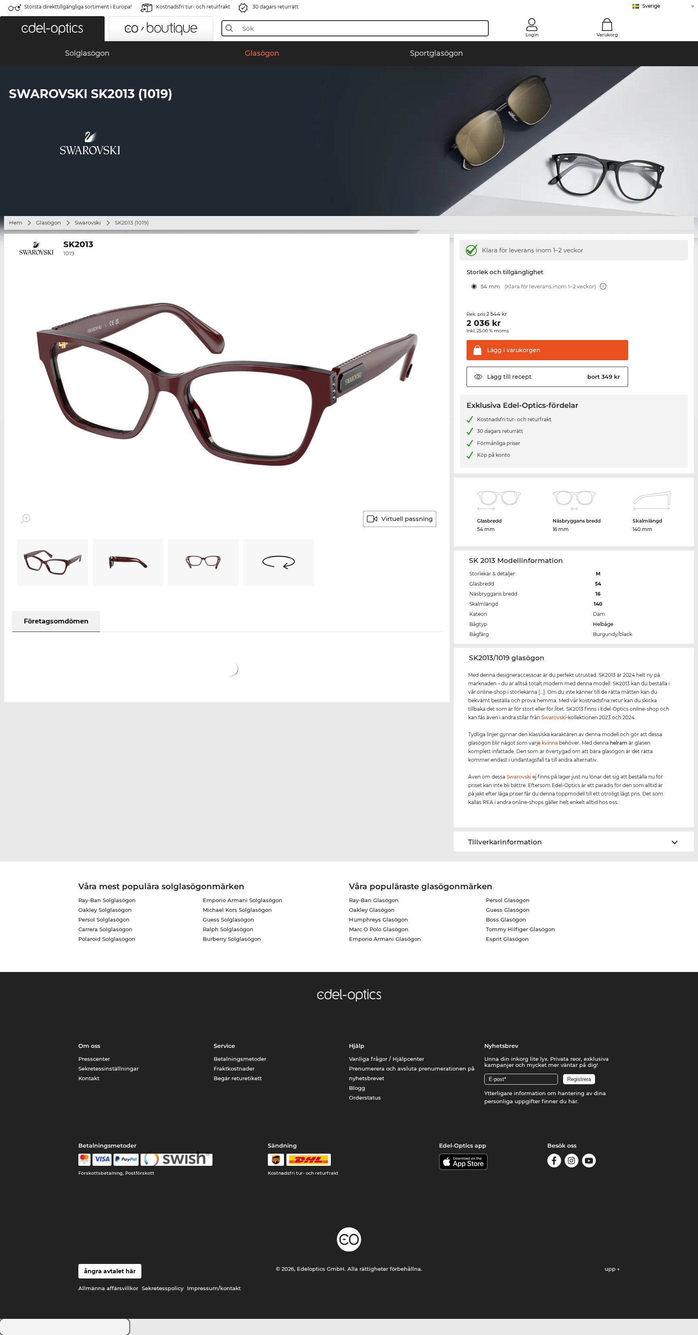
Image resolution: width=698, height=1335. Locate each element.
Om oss (89, 1046)
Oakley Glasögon (372, 910)
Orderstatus (365, 1097)
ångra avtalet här (110, 1271)
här (572, 1101)
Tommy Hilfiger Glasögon (520, 929)
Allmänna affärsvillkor (108, 1288)
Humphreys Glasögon (378, 919)
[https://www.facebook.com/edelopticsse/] (554, 1162)
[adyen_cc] (84, 1160)
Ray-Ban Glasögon (374, 900)
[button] (52, 28)
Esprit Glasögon (507, 939)
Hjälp (356, 1046)
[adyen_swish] (176, 1160)
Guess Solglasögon (228, 919)
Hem (15, 222)
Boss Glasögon (506, 919)
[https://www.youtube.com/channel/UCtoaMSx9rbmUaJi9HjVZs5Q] (589, 1162)
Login (532, 35)
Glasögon (48, 222)
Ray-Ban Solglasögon (107, 900)
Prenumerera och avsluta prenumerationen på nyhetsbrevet (412, 1073)
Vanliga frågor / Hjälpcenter (386, 1059)
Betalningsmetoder (240, 1059)
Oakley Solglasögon (105, 910)
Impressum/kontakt (214, 1288)
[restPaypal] (126, 1160)
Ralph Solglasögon (228, 929)
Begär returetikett (238, 1078)
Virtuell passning (407, 519)
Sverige (651, 6)
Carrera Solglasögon (105, 929)
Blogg (357, 1088)
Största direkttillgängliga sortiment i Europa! (78, 7)
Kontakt (88, 1078)
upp (611, 1269)
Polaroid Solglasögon (106, 939)
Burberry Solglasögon (232, 939)
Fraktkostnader (234, 1068)
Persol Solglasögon (104, 919)
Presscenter (94, 1059)
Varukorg (607, 35)
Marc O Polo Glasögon (378, 929)
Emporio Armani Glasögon (385, 939)
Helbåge (603, 624)
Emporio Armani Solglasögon (242, 900)
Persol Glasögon (508, 900)
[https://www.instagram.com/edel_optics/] (571, 1162)
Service (224, 1046)
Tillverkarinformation (505, 842)
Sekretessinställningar (108, 1068)
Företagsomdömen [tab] (56, 621)
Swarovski (88, 222)
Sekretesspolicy (162, 1288)
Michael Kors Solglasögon (237, 910)
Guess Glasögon (508, 910)
